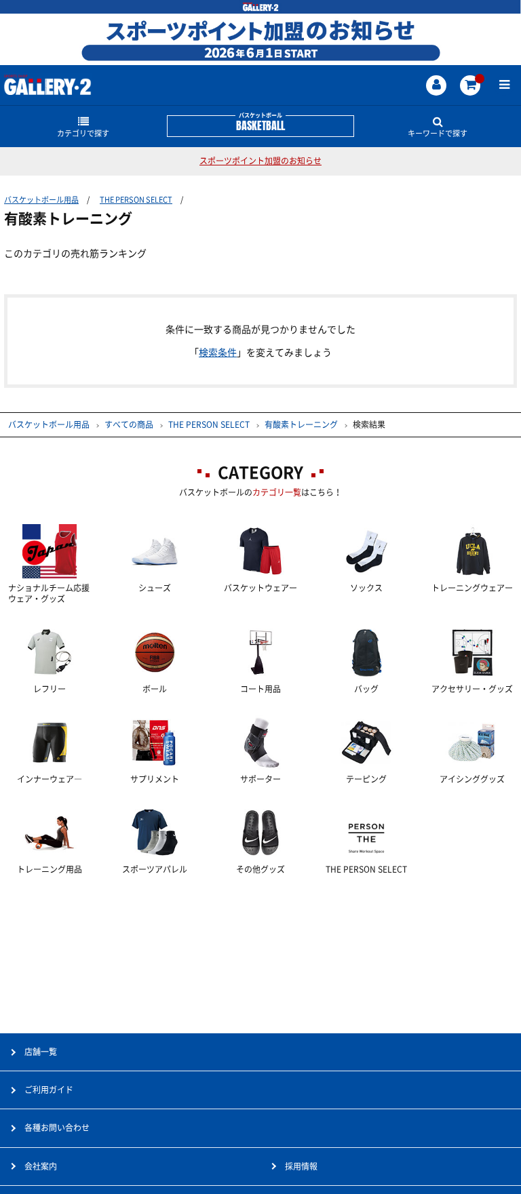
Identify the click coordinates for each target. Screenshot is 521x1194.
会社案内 (40, 1166)
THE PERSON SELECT (136, 199)
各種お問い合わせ (57, 1127)
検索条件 (218, 352)
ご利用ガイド (48, 1090)
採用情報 (301, 1166)
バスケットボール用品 (41, 199)
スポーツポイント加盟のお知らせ (260, 161)
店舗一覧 (40, 1052)
